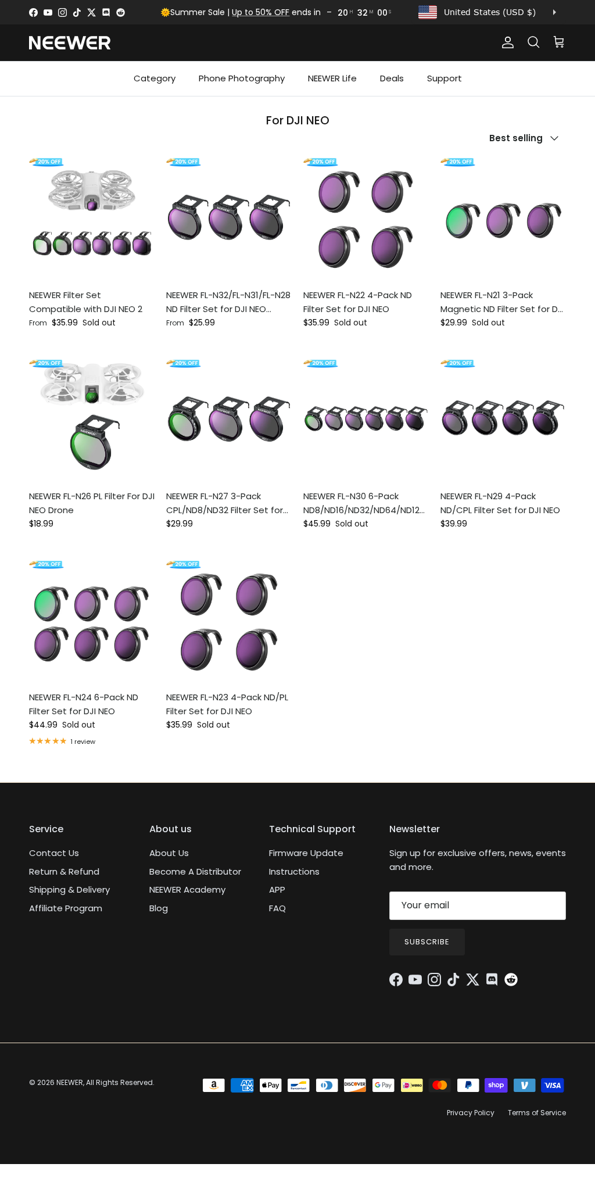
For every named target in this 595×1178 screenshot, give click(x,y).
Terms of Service (537, 1113)
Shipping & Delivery (69, 889)
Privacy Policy (470, 1113)
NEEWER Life (332, 78)
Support (444, 78)
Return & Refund (64, 871)
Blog (158, 908)
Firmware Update (306, 853)
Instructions (294, 871)
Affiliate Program (65, 908)
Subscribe (427, 941)
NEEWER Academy (187, 889)
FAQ (277, 908)
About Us (169, 853)
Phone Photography (242, 78)
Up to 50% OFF (260, 12)
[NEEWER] (69, 42)
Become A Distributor (195, 871)
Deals (392, 78)
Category (154, 78)
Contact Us (54, 853)
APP (277, 889)
